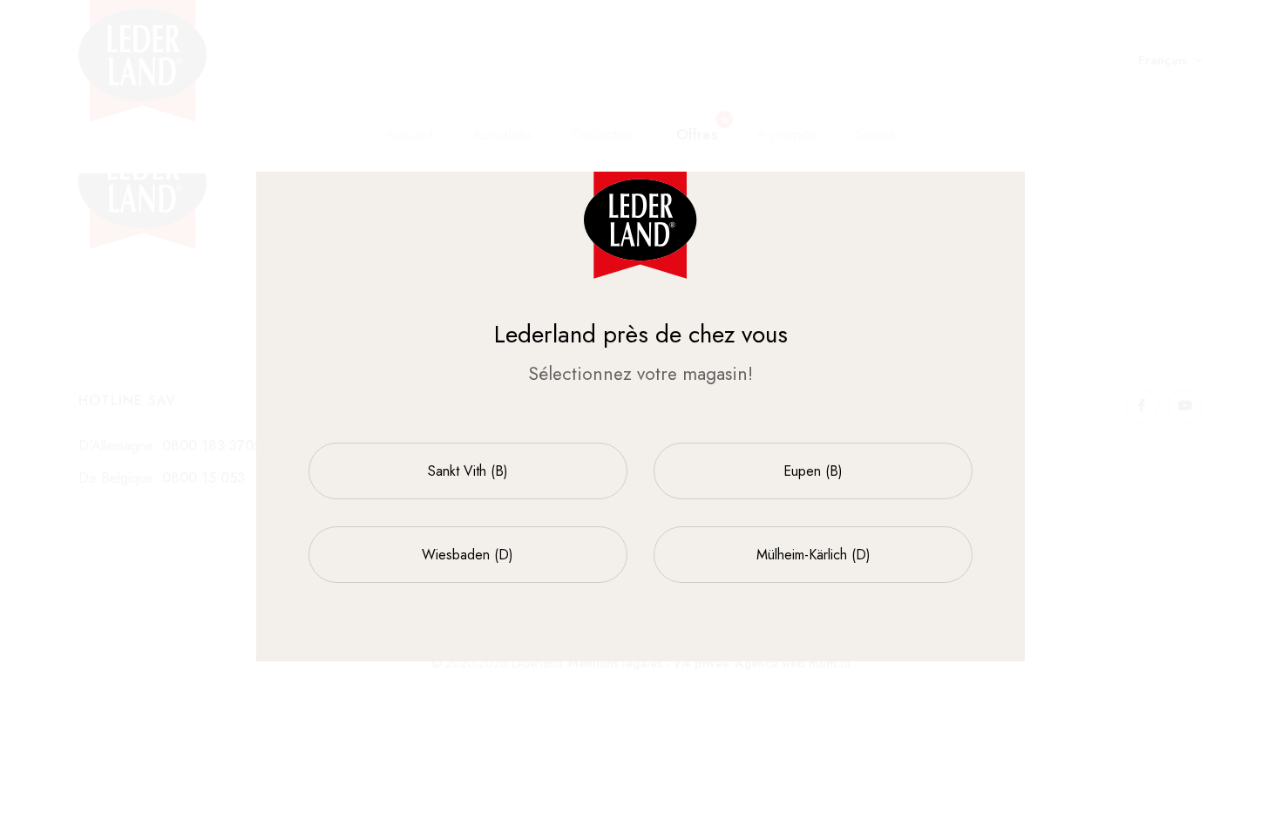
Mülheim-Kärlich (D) (813, 555)
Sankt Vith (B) (468, 471)
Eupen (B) (813, 471)
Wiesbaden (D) (467, 555)
